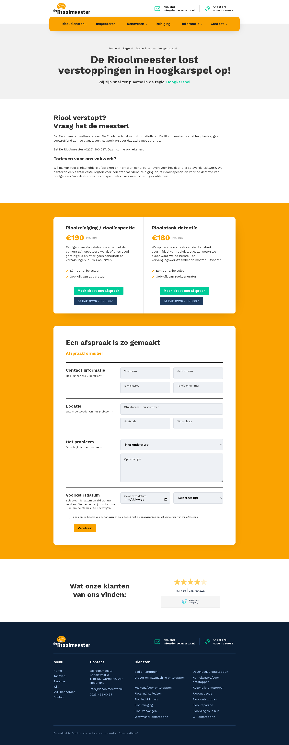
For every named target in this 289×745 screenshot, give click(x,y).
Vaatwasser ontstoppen (151, 717)
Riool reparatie (203, 705)
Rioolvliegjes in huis (206, 711)
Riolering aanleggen (148, 693)
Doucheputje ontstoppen (210, 672)
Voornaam (130, 370)
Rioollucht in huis (146, 699)
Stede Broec (144, 48)
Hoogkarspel (166, 48)
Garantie (59, 681)
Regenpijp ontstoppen (208, 687)
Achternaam (185, 370)
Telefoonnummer (188, 385)
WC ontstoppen (204, 717)
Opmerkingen (132, 458)
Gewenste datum (135, 495)
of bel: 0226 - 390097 (95, 301)
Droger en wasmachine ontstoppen (159, 677)
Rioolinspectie (202, 693)
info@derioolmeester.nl (106, 689)
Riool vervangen (145, 711)
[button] (75, 24)
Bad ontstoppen (145, 672)
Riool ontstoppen (205, 699)
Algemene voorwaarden (103, 733)
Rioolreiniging (143, 705)
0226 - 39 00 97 (101, 694)
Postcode (130, 421)
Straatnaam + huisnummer (141, 406)
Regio (126, 48)
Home (113, 48)
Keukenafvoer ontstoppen (153, 687)
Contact (58, 697)
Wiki (56, 686)
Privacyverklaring (128, 733)
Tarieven (59, 676)
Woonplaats (184, 421)
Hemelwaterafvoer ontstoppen (206, 680)
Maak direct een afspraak (98, 291)
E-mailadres (131, 385)
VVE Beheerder (64, 692)
